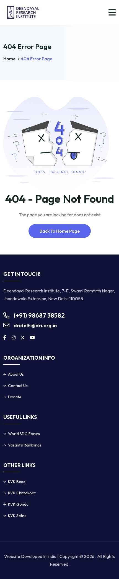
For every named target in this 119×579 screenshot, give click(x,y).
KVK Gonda (18, 504)
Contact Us (18, 385)
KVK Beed (16, 481)
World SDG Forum (24, 433)
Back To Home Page (60, 231)
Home (9, 58)
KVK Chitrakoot (22, 492)
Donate (14, 396)
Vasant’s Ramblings (25, 445)
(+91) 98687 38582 (39, 315)
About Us (16, 374)
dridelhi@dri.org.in (35, 325)
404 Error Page (36, 58)
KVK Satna (17, 515)
